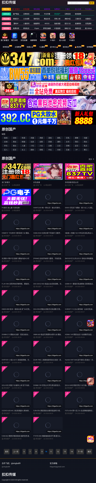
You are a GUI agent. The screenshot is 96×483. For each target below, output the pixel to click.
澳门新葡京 (6, 182)
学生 (5, 146)
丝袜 (5, 142)
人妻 (23, 146)
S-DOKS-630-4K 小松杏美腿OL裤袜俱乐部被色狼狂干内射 (22, 411)
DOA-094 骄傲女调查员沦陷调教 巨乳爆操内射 (50, 309)
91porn (36, 28)
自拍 (14, 138)
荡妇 (76, 142)
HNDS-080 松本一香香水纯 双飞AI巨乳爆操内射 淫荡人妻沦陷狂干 (26, 309)
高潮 (50, 142)
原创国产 (57, 14)
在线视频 (6, 23)
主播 (50, 146)
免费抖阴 (16, 28)
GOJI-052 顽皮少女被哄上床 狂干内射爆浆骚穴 (19, 385)
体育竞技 (6, 47)
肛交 (14, 150)
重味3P (16, 23)
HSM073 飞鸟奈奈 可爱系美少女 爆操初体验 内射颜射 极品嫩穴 (25, 233)
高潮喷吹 (78, 23)
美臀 (76, 138)
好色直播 (36, 182)
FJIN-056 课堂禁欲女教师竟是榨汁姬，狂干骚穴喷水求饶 (54, 411)
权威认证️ (30, 47)
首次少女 (68, 23)
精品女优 (47, 19)
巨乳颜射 (88, 23)
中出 (50, 150)
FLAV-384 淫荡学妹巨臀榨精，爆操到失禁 (17, 284)
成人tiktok (88, 28)
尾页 (89, 451)
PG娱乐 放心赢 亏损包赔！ (11, 208)
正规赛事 (18, 47)
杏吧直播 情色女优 (71, 182)
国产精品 (16, 14)
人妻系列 (26, 23)
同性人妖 (57, 19)
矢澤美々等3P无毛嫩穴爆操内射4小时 (15, 258)
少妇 (32, 146)
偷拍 (5, 138)
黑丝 (14, 142)
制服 (23, 142)
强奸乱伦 (37, 19)
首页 (6, 451)
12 (58, 451)
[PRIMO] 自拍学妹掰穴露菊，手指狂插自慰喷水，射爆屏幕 (54, 258)
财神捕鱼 (90, 47)
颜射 (32, 150)
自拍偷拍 (37, 14)
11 (51, 451)
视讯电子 (66, 47)
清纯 (50, 138)
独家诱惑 (57, 23)
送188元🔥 (54, 47)
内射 (59, 150)
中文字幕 (47, 14)
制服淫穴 (16, 19)
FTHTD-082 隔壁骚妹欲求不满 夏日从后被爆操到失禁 (52, 436)
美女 (14, 146)
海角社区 (78, 28)
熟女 (85, 142)
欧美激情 (78, 14)
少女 (41, 146)
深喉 (67, 146)
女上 (23, 150)
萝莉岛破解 (47, 28)
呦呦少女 (68, 28)
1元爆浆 (42, 47)
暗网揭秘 (6, 28)
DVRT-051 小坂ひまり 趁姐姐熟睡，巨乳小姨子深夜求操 (22, 360)
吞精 (41, 150)
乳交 (85, 146)
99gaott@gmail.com (57, 467)
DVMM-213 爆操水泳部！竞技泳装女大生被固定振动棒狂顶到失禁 (26, 334)
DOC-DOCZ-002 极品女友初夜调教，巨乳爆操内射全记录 (53, 284)
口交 (59, 146)
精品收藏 (6, 19)
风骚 (32, 138)
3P (77, 150)
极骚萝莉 (37, 23)
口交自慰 (26, 19)
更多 (90, 159)
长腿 (85, 138)
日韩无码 (68, 14)
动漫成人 (88, 19)
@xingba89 (6, 467)
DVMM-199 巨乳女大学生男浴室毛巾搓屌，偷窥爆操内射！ (54, 385)
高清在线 (6, 14)
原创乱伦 (26, 28)
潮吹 (59, 142)
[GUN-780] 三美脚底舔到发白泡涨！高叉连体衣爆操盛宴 (53, 360)
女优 (67, 142)
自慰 (41, 142)
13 (65, 451)
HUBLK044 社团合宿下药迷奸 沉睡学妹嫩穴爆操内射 (52, 233)
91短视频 (57, 28)
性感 (23, 138)
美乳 (59, 138)
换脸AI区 (68, 19)
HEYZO (47, 23)
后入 (5, 150)
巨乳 (67, 138)
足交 (76, 146)
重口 (85, 150)
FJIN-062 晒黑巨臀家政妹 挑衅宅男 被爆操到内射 (19, 436)
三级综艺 (78, 19)
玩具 (32, 142)
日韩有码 (26, 14)
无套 (67, 150)
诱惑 (41, 138)
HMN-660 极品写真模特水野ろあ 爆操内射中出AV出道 (53, 334)
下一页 (80, 451)
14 (72, 451)
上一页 (15, 451)
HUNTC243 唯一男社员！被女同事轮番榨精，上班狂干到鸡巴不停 (57, 208)
